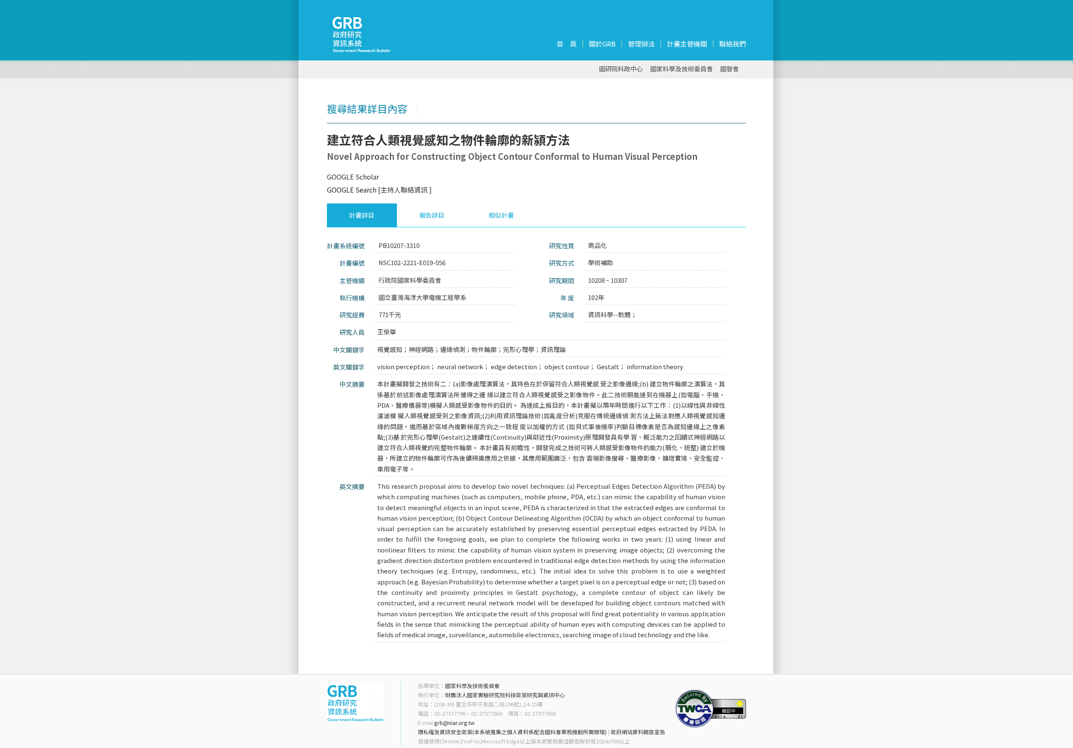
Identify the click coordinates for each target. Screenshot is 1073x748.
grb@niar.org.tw (454, 723)
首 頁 (567, 43)
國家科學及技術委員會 (681, 69)
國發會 (729, 69)
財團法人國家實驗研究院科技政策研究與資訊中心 (505, 695)
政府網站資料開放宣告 (638, 732)
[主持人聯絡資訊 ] (405, 190)
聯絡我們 (732, 43)
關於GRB (602, 43)
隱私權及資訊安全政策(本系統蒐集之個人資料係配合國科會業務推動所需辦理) (512, 732)
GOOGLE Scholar (353, 177)
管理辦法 (641, 43)
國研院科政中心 (621, 69)
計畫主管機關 (687, 43)
